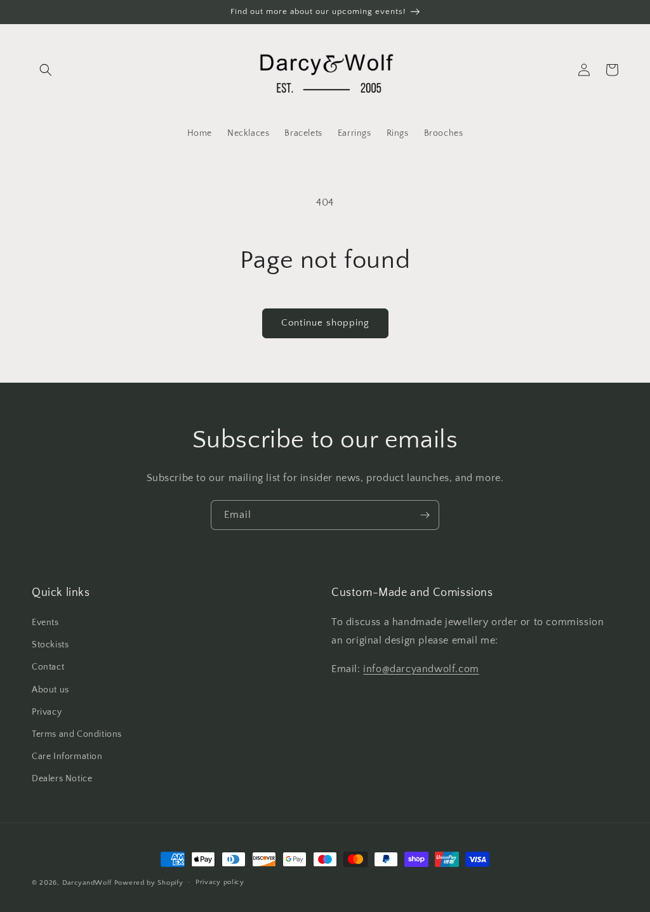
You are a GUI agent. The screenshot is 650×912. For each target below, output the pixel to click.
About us (50, 690)
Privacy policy (220, 882)
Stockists (50, 645)
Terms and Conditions (77, 734)
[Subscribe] (425, 515)
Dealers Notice (62, 779)
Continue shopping (325, 322)
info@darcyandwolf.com (421, 669)
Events (45, 623)
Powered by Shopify (148, 883)
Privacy (47, 712)
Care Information (67, 756)
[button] (46, 70)
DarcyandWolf (87, 883)
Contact (48, 667)
